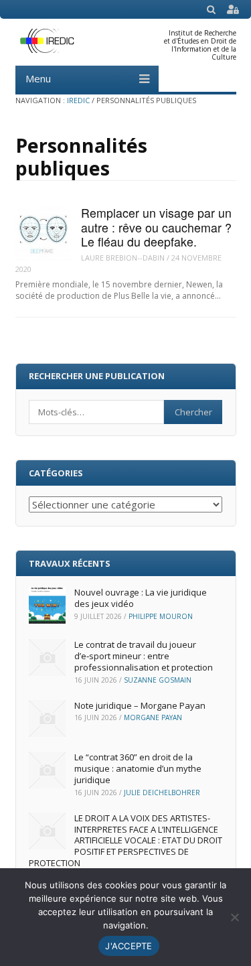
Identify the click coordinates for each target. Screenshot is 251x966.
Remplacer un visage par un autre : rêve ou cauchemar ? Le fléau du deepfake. (156, 227)
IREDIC (78, 100)
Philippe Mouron (161, 616)
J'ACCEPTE (128, 946)
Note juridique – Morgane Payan (139, 705)
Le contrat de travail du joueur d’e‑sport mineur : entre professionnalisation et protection (143, 655)
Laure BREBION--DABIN (123, 258)
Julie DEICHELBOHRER (162, 792)
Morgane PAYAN (153, 717)
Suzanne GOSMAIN (157, 680)
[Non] (234, 917)
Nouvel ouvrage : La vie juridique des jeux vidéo (140, 598)
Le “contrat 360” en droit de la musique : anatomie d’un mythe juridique (137, 768)
